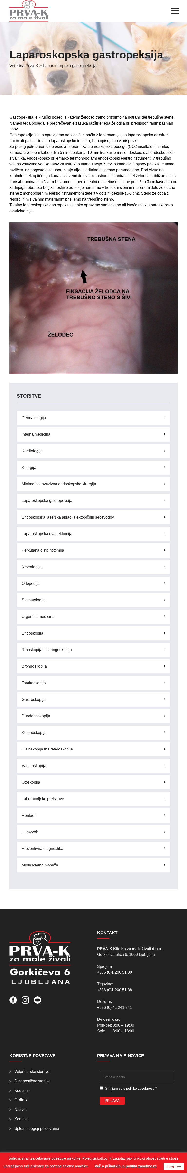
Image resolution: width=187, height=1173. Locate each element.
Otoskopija (31, 782)
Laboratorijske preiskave (43, 799)
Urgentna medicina (38, 617)
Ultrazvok (30, 832)
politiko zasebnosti (140, 1088)
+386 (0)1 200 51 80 (114, 972)
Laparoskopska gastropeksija (47, 501)
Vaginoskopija (34, 766)
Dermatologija (34, 418)
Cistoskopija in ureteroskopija (47, 749)
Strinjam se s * (131, 1088)
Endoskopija (32, 633)
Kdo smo (22, 1090)
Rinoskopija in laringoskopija (47, 650)
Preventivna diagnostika (42, 848)
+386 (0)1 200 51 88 (114, 990)
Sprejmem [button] (174, 1166)
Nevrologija (32, 567)
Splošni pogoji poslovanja (36, 1128)
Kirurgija (29, 467)
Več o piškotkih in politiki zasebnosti (126, 1166)
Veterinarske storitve (31, 1071)
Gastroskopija (34, 699)
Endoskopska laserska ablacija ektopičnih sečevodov (68, 517)
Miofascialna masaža (40, 865)
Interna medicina (36, 434)
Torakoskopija (34, 683)
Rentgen (29, 815)
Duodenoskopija (36, 716)
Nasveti (21, 1109)
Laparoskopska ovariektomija (47, 534)
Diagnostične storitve (32, 1081)
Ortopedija (31, 583)
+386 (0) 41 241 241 (114, 1007)
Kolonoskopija (34, 733)
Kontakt (21, 1119)
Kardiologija (32, 451)
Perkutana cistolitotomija (43, 550)
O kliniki (21, 1100)
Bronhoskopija (34, 666)
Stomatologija (34, 600)
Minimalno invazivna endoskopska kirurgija (59, 484)
